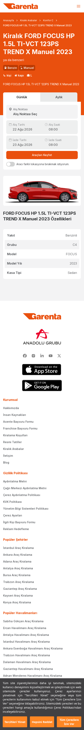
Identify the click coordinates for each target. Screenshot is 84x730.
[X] (59, 356)
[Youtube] (51, 356)
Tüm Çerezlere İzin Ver (69, 722)
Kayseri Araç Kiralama (18, 595)
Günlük (21, 97)
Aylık (59, 97)
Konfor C (48, 20)
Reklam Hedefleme (16, 529)
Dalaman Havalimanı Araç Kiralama (27, 662)
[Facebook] (25, 356)
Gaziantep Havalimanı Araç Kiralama (28, 668)
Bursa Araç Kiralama (16, 575)
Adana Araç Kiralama (17, 561)
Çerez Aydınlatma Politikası (21, 495)
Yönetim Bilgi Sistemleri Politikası (25, 508)
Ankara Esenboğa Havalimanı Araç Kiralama (33, 648)
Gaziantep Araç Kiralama (20, 588)
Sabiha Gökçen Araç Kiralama (23, 621)
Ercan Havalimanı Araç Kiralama (24, 628)
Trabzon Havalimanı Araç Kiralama (26, 655)
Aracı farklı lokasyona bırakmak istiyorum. (42, 164)
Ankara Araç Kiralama (17, 554)
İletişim (8, 455)
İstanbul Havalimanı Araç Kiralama (26, 641)
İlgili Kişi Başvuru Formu (19, 522)
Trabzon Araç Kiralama (18, 582)
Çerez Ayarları (12, 515)
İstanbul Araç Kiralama (18, 547)
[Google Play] (42, 385)
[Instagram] (33, 356)
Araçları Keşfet (42, 155)
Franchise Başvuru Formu (20, 428)
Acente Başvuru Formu (18, 421)
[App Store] (42, 369)
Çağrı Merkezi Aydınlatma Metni (24, 488)
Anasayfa (8, 20)
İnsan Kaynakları (14, 414)
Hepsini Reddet (42, 722)
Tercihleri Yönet (14, 722)
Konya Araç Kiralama (17, 602)
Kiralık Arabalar (28, 20)
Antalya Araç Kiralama (18, 568)
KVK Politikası (12, 501)
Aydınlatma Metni (15, 481)
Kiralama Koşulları (15, 435)
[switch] (10, 164)
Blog (6, 462)
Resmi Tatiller (12, 442)
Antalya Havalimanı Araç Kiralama (26, 634)
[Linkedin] (42, 356)
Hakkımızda (11, 408)
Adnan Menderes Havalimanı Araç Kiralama (32, 675)
